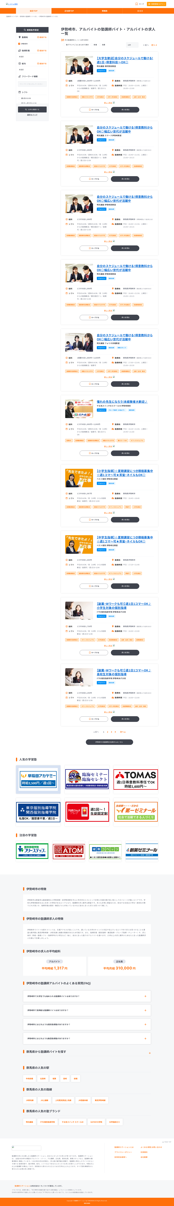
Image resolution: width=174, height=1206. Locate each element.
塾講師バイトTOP (12, 16)
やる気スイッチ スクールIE (72, 1122)
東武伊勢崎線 (100, 1100)
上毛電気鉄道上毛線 (63, 1100)
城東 (54, 1078)
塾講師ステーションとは (124, 1147)
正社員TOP (69, 11)
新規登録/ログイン (158, 4)
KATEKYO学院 (96, 1122)
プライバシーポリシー (123, 1152)
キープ (141, 4)
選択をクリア (32, 115)
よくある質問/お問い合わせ (151, 1147)
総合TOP (34, 11)
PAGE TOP (167, 1142)
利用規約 (144, 1152)
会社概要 (144, 1157)
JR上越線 (44, 1100)
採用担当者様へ (120, 1157)
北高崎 (42, 1078)
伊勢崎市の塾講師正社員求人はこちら (109, 742)
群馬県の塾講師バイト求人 (28, 16)
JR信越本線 (83, 1100)
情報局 (104, 11)
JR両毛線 (29, 1100)
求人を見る (126, 109)
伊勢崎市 (24, 44)
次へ (153, 45)
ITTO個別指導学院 (47, 1122)
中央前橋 (29, 1078)
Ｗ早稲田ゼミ (114, 1122)
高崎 (65, 1078)
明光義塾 (29, 1122)
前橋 (75, 1078)
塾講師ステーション (22, 1186)
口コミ (140, 11)
